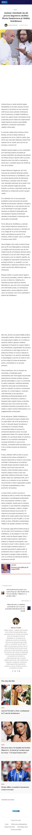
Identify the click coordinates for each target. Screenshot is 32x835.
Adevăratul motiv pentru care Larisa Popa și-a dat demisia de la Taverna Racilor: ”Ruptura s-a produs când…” (17, 593)
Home (6, 824)
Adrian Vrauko (13, 25)
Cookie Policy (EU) (9, 827)
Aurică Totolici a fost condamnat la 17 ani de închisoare (15, 712)
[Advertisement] (16, 84)
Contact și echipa (16, 829)
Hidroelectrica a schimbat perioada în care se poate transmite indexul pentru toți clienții (15, 608)
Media (15, 9)
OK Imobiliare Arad (22, 827)
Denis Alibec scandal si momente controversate (15, 788)
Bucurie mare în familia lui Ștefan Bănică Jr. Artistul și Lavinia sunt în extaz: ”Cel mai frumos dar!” (15, 750)
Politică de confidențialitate (19, 824)
